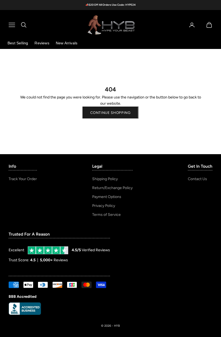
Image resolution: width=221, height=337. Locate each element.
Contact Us (197, 179)
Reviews (41, 43)
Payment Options (106, 196)
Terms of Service (106, 214)
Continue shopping (110, 113)
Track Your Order (23, 179)
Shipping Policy (105, 179)
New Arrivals (66, 43)
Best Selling (18, 43)
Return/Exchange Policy (112, 188)
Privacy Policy (103, 205)
